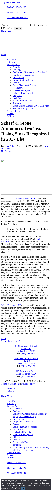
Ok (23, 488)
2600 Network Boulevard (26, 358)
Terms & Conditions (10, 384)
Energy (16, 424)
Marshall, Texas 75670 (26, 374)
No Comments (7, 151)
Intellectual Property (22, 432)
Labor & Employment (23, 434)
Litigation (17, 437)
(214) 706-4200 (28, 353)
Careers (10, 455)
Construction (18, 419)
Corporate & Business (23, 421)
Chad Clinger (10, 146)
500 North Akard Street (26, 346)
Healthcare (18, 429)
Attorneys (11, 403)
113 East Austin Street (26, 371)
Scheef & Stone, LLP (25, 198)
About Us (11, 401)
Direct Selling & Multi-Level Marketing (31, 447)
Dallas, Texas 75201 (26, 351)
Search (18, 28)
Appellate (17, 408)
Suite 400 (26, 361)
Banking (17, 411)
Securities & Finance (22, 442)
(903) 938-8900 (28, 376)
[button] (7, 31)
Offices (10, 457)
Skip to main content (10, 2)
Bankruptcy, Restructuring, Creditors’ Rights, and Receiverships (30, 415)
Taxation (17, 445)
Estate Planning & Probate (25, 427)
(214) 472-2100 (28, 366)
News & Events (14, 452)
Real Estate (18, 439)
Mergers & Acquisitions (23, 450)
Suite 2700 (26, 348)
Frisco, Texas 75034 (26, 363)
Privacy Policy (28, 384)
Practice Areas (13, 406)
